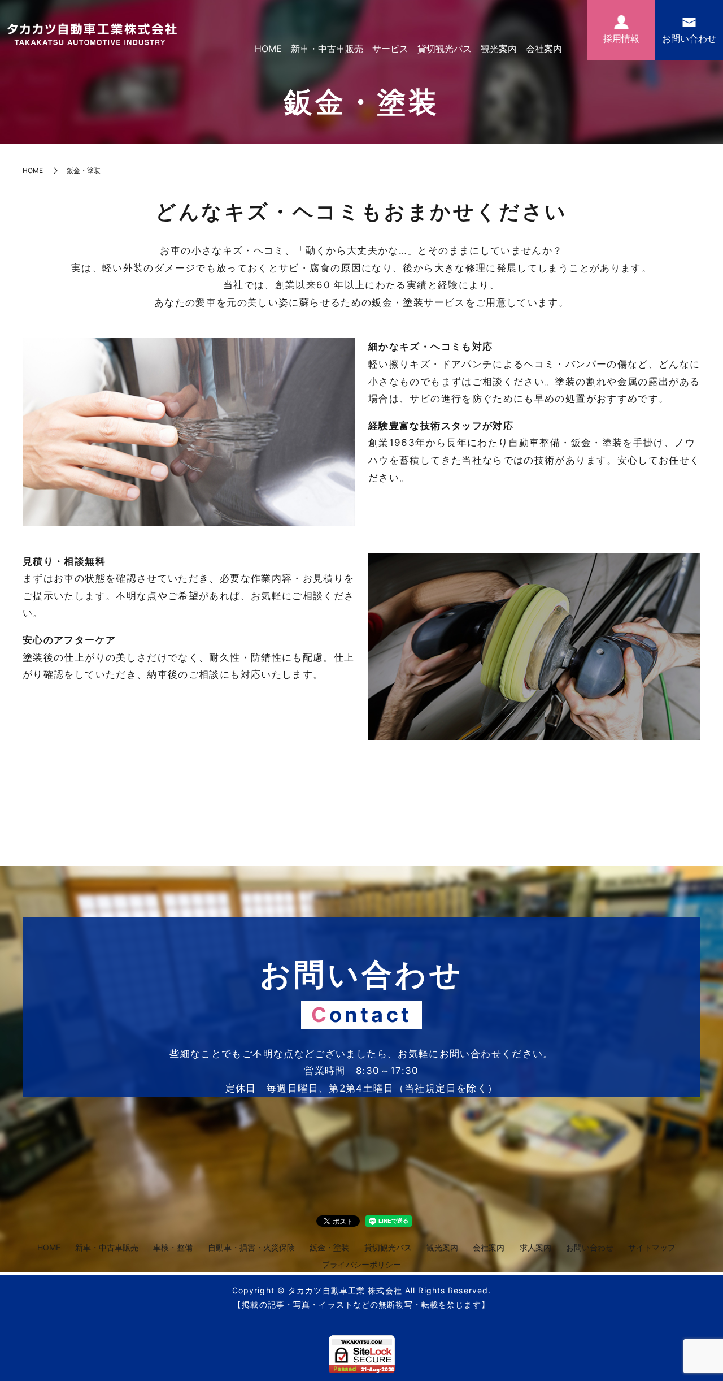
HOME (268, 48)
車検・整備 (173, 1247)
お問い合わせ (589, 1247)
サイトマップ (652, 1247)
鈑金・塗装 (329, 1247)
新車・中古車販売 (327, 48)
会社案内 (544, 48)
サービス (390, 48)
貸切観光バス (444, 48)
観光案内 (499, 48)
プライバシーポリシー (361, 1264)
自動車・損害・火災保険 (251, 1247)
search (575, 49)
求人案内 (535, 1247)
